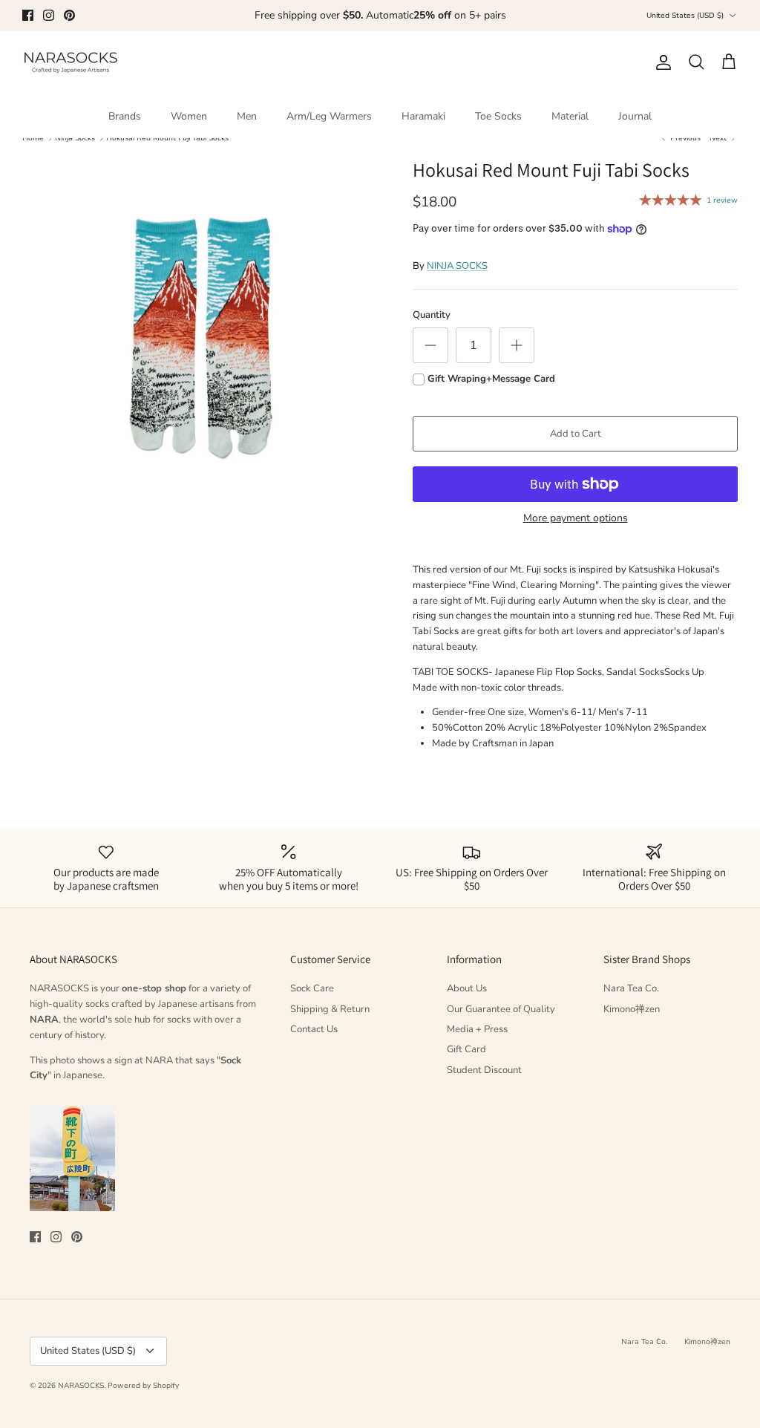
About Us (467, 988)
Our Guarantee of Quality (501, 1009)
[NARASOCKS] (70, 62)
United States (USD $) (685, 15)
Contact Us (314, 1029)
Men (247, 116)
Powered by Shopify (143, 1385)
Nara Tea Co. (631, 988)
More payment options (575, 518)
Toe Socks (498, 116)
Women (189, 116)
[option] (201, 337)
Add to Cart (575, 433)
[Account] (660, 62)
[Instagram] (48, 15)
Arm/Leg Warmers (329, 116)
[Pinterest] (69, 15)
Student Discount (484, 1070)
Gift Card (466, 1049)
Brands (124, 116)
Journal (635, 116)
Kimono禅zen (631, 1009)
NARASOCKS (81, 1385)
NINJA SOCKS (457, 266)
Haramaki (423, 116)
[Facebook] (27, 15)
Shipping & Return (330, 1009)
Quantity (432, 315)
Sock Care (312, 988)
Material (570, 116)
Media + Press (477, 1029)
